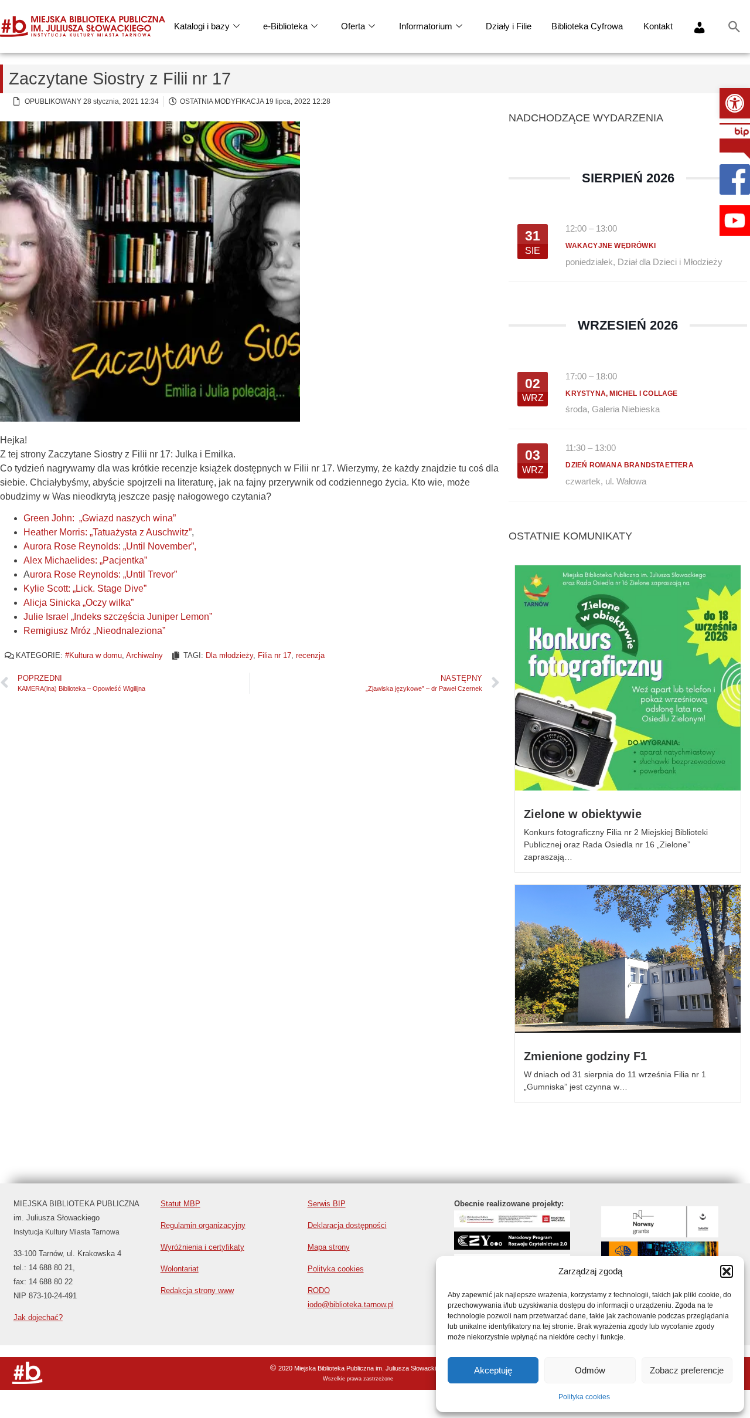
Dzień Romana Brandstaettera (629, 465)
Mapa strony (329, 1247)
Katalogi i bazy (202, 26)
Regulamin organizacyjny (203, 1225)
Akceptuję (493, 1370)
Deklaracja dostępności (347, 1225)
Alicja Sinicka (51, 603)
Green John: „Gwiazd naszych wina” (99, 518)
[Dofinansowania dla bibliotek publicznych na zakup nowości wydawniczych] (512, 1246)
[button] (735, 103)
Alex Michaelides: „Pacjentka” (85, 560)
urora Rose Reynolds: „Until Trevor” (103, 574)
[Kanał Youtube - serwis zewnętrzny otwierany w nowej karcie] (735, 220)
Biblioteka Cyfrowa (587, 26)
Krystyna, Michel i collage (621, 393)
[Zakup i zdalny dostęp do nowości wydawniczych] (512, 1224)
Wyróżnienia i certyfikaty (202, 1247)
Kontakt (658, 26)
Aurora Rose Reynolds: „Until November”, (109, 546)
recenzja (310, 655)
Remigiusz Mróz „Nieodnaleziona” (94, 631)
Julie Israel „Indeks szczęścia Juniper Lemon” (117, 617)
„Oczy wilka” (107, 603)
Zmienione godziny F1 (585, 1056)
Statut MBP (180, 1203)
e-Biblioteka (285, 26)
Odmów (590, 1370)
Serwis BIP (327, 1203)
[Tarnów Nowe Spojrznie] (659, 1234)
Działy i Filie (508, 26)
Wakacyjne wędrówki (610, 246)
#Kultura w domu (93, 655)
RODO (319, 1290)
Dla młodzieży (229, 655)
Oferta (353, 26)
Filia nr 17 (274, 655)
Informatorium (425, 26)
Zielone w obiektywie (583, 814)
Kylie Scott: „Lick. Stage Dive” (84, 588)
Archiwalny (144, 655)
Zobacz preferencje (687, 1370)
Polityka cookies (584, 1397)
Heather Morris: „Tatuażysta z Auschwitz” (107, 532)
